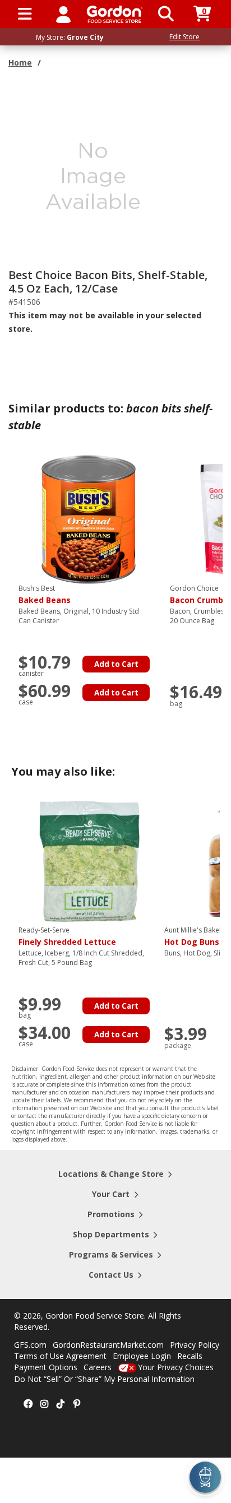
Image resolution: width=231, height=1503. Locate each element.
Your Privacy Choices (176, 1367)
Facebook (28, 1404)
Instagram (44, 1404)
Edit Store (184, 36)
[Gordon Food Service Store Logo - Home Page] (114, 14)
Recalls (189, 1356)
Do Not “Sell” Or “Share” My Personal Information (104, 1379)
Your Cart (111, 1194)
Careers (98, 1367)
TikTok (60, 1404)
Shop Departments (111, 1234)
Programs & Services (111, 1254)
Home (20, 62)
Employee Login (142, 1356)
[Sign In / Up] (63, 14)
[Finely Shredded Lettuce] (88, 860)
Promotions (111, 1214)
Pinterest (76, 1404)
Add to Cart (116, 664)
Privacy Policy (194, 1344)
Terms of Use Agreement (60, 1356)
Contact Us (111, 1274)
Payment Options (45, 1367)
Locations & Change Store (111, 1173)
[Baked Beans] (88, 518)
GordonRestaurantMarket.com (108, 1344)
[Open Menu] (25, 14)
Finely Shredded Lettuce (67, 936)
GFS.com (30, 1344)
